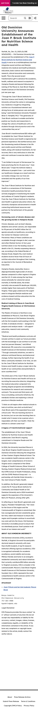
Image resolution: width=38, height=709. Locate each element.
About (10, 697)
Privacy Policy (29, 706)
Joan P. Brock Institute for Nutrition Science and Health (18, 59)
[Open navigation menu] (3, 18)
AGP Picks (5, 3)
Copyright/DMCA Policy (13, 706)
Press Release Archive (22, 697)
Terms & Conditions (28, 701)
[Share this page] (35, 18)
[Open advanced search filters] (29, 18)
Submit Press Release (11, 701)
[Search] (25, 18)
